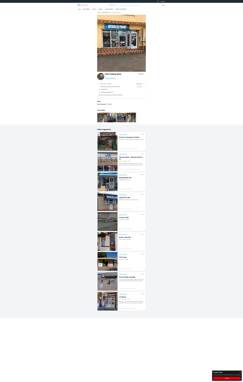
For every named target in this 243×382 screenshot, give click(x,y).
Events (94, 9)
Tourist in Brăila (109, 9)
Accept (227, 378)
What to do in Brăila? (121, 9)
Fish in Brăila (86, 9)
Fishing (100, 9)
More (121, 313)
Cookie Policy (238, 374)
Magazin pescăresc (107, 12)
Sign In (163, 5)
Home (79, 9)
